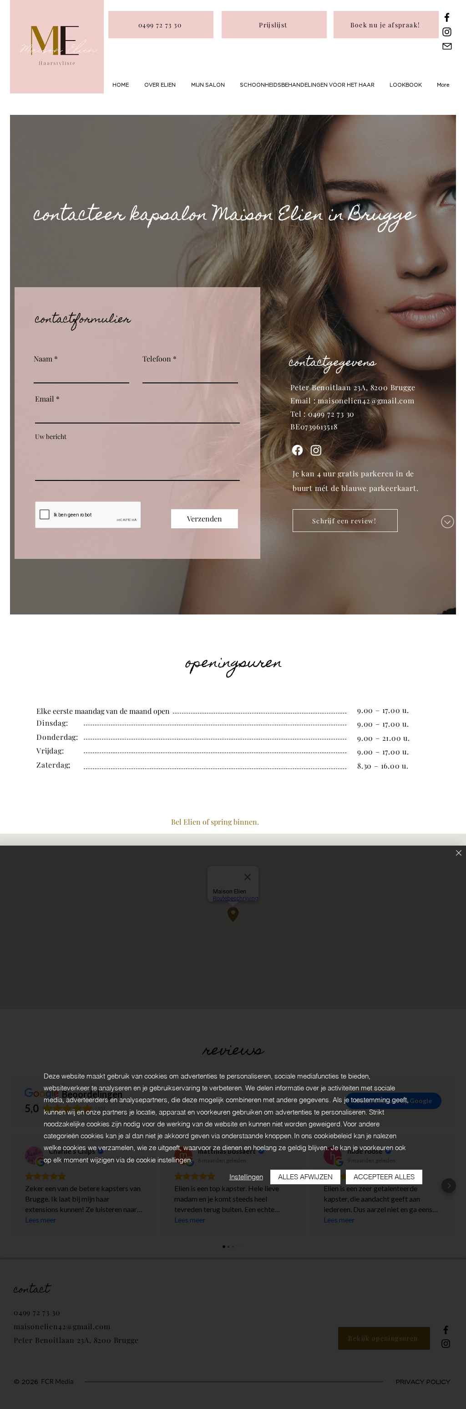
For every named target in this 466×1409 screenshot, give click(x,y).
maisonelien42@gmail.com (366, 400)
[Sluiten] (458, 853)
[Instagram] (447, 32)
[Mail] (447, 46)
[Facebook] (447, 17)
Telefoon (156, 358)
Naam (43, 358)
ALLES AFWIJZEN (305, 1176)
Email (44, 399)
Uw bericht (50, 437)
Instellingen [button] (246, 1176)
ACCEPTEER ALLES (384, 1176)
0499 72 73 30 (331, 413)
